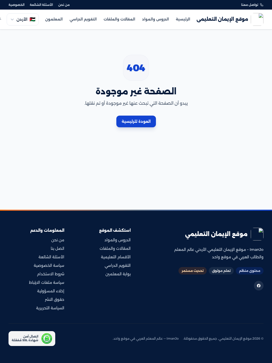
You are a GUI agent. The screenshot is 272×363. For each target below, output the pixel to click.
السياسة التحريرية (50, 308)
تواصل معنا (249, 5)
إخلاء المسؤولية (50, 291)
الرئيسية (183, 19)
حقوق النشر (54, 299)
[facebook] (259, 285)
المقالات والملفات (119, 19)
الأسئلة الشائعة (41, 5)
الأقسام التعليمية (116, 257)
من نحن (64, 5)
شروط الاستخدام (50, 274)
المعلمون (54, 19)
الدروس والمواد (155, 19)
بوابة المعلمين (118, 274)
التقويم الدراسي (83, 19)
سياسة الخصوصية (49, 265)
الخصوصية (16, 5)
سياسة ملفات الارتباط (46, 282)
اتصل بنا (57, 248)
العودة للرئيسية (136, 121)
